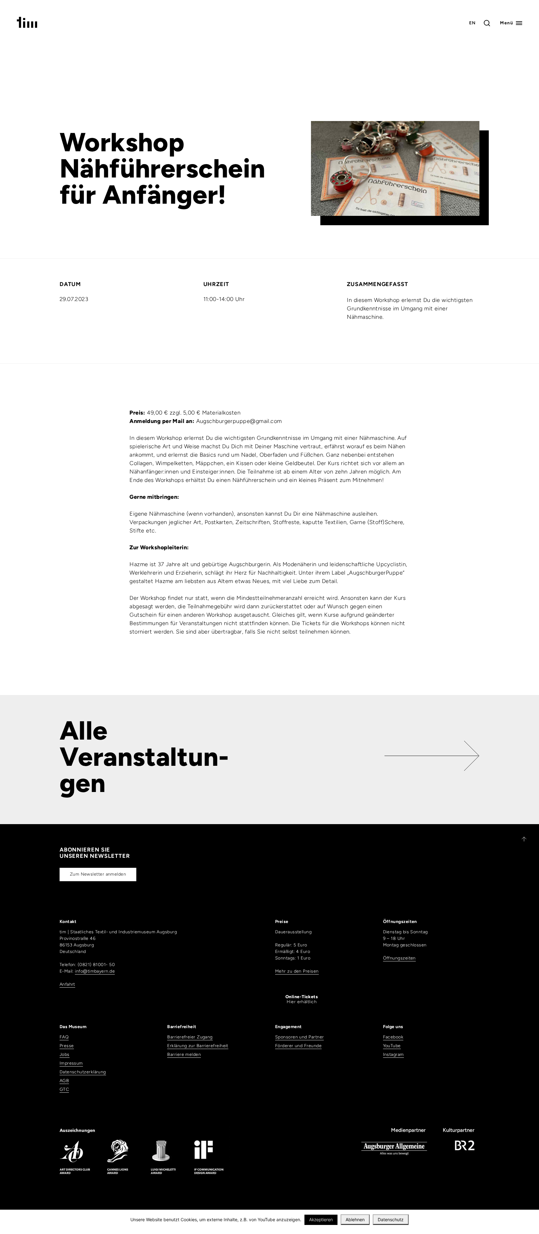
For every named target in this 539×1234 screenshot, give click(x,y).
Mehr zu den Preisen (297, 971)
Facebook (393, 1037)
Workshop (122, 142)
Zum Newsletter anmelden (98, 874)
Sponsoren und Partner (299, 1037)
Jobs (65, 1054)
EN (472, 23)
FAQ (64, 1037)
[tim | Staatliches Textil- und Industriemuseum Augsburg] (27, 25)
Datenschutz (391, 1219)
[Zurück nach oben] (521, 839)
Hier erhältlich (301, 999)
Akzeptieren (321, 1219)
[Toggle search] (487, 23)
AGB (64, 1080)
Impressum (71, 1063)
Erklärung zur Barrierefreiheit (197, 1045)
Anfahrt (67, 984)
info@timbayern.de (95, 971)
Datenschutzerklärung (83, 1072)
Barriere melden (184, 1054)
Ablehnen (355, 1219)
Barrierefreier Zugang (189, 1037)
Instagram (393, 1054)
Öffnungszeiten (399, 958)
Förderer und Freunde (298, 1045)
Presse (67, 1045)
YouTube (392, 1045)
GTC (64, 1089)
